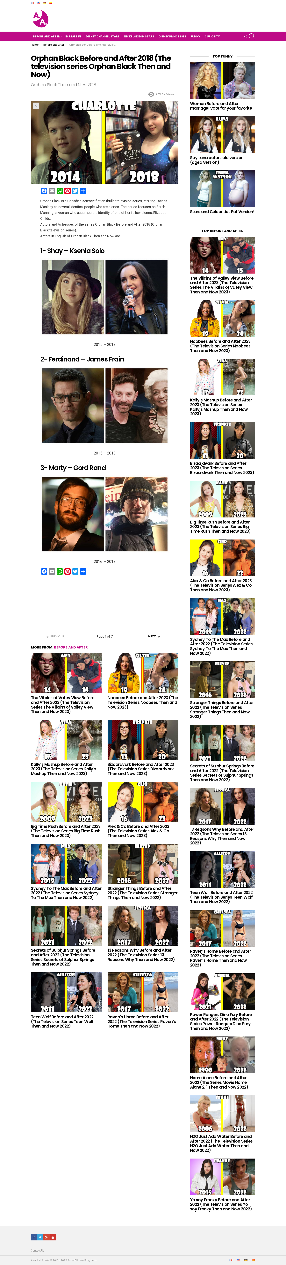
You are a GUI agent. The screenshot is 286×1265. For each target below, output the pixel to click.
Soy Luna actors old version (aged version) (217, 160)
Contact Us (37, 1250)
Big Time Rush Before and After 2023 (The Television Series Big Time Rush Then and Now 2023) (66, 831)
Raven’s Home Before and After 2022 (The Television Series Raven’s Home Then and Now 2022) (142, 1021)
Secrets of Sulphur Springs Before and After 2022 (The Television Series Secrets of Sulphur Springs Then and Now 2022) (63, 957)
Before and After (46, 36)
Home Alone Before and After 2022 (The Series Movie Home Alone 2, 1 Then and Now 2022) (219, 1082)
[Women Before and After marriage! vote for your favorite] (222, 80)
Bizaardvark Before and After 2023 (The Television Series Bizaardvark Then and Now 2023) (141, 769)
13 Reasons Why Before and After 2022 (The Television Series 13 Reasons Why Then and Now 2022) (141, 954)
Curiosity (212, 36)
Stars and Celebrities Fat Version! (222, 211)
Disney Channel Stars (102, 36)
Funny (195, 36)
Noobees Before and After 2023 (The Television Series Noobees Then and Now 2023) (143, 702)
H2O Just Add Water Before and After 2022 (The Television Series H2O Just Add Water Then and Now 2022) (221, 1143)
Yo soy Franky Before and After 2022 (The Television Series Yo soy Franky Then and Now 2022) (221, 1204)
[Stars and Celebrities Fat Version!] (222, 188)
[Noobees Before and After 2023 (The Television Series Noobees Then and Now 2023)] (143, 673)
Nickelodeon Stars (139, 36)
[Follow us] (245, 36)
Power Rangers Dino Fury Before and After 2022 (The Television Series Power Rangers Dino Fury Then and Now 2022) (221, 1021)
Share (36, 106)
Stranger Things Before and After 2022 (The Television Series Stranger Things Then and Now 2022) (142, 893)
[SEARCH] (252, 36)
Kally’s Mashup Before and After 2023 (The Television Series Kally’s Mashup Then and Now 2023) (63, 769)
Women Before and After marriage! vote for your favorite (221, 106)
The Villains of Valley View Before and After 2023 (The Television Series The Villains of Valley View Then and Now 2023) (62, 704)
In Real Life (73, 36)
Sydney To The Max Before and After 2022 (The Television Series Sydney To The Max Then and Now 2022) (66, 893)
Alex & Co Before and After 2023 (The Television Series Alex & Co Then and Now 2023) (138, 831)
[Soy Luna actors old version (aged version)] (222, 134)
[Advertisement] (104, 606)
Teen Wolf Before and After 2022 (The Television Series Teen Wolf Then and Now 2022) (62, 1021)
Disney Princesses (172, 36)
